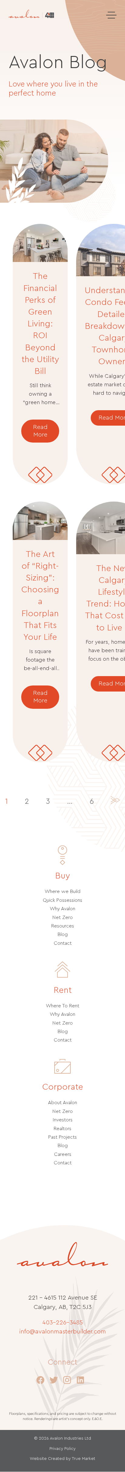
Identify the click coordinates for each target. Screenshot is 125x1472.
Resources (62, 926)
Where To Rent (62, 1005)
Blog (63, 934)
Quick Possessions (62, 900)
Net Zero (62, 917)
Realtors (62, 1128)
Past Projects (62, 1137)
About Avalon (62, 1102)
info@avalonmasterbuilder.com (62, 1332)
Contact (63, 943)
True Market (83, 1459)
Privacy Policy (62, 1449)
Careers (62, 1154)
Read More (40, 431)
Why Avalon (62, 908)
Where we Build (62, 891)
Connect (62, 1362)
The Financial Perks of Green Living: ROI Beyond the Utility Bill (40, 323)
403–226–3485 (62, 1323)
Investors (63, 1119)
